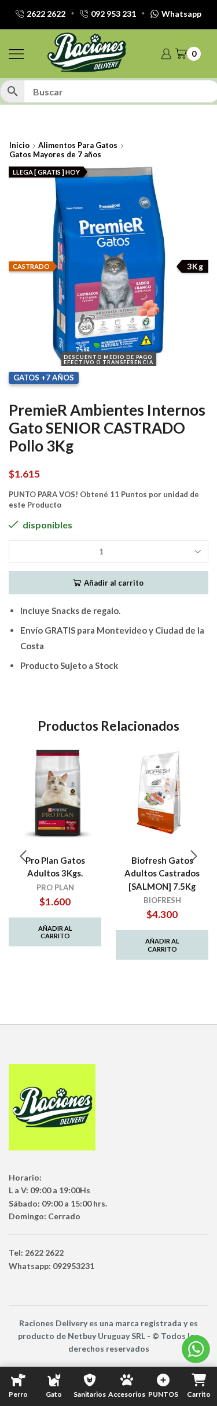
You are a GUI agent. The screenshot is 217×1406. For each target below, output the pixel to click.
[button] (23, 856)
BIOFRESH (162, 900)
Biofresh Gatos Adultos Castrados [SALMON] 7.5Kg (162, 873)
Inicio (19, 145)
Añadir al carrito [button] (55, 931)
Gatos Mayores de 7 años (55, 154)
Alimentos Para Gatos (77, 145)
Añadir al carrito (114, 582)
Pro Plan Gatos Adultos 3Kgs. (55, 866)
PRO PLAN (55, 887)
